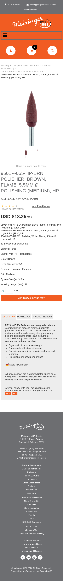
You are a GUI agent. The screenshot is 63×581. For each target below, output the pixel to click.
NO (15, 393)
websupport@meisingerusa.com (43, 5)
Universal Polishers (33, 71)
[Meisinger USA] (31, 22)
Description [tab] (8, 317)
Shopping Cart (31, 530)
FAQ (31, 518)
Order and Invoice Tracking (31, 533)
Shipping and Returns (32, 551)
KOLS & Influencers (31, 522)
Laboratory (32, 479)
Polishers (15, 71)
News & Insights (31, 501)
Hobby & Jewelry (31, 476)
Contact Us (31, 511)
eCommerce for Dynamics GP (38, 571)
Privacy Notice (31, 547)
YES (8, 393)
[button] (31, 50)
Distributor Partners (32, 540)
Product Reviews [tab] (42, 317)
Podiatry (31, 486)
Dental (4, 71)
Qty (2, 290)
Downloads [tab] (24, 317)
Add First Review (41, 206)
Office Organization (31, 483)
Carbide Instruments (31, 465)
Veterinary (31, 493)
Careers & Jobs (31, 508)
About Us (31, 504)
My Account (31, 526)
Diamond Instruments (31, 469)
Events (31, 515)
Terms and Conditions (31, 544)
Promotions (31, 490)
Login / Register (30, 9)
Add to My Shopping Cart (31, 298)
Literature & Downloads (31, 497)
